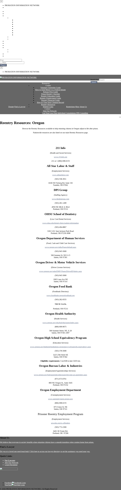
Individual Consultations (14, 54)
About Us (8, 45)
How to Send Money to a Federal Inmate (29, 22)
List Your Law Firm (16, 52)
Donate (7, 11)
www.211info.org (60, 157)
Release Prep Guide (21, 24)
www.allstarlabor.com (60, 175)
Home (7, 7)
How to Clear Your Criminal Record (27, 35)
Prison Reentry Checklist (23, 26)
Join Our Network (16, 50)
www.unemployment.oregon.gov (60, 399)
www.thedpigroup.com (60, 199)
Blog (6, 43)
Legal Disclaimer (11, 465)
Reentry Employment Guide (24, 31)
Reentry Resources (16, 37)
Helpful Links (14, 39)
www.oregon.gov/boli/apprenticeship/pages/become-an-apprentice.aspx (60, 375)
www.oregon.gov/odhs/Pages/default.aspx (60, 247)
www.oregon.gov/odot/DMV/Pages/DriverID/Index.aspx (60, 271)
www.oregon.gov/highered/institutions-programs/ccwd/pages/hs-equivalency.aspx (60, 347)
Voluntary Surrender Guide (24, 20)
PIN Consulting (10, 56)
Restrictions (9, 41)
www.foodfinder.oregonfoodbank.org (61, 295)
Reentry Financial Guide (23, 33)
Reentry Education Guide (23, 28)
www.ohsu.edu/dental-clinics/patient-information (60, 223)
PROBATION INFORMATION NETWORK (17, 117)
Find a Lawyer (10, 14)
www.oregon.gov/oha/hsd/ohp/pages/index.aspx (60, 323)
